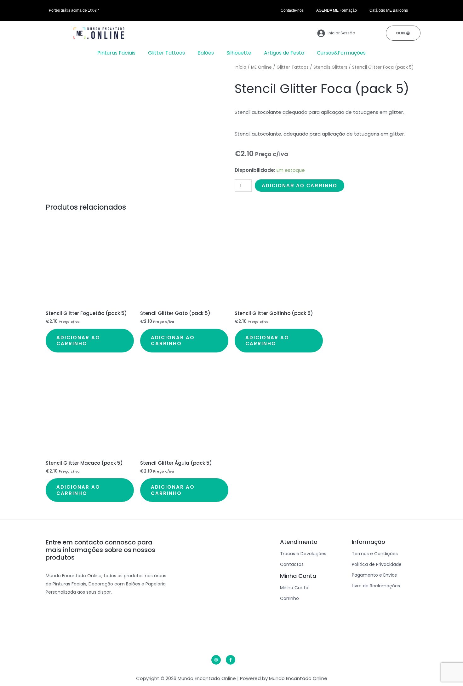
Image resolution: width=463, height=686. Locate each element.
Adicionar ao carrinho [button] (78, 340)
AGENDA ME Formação (336, 10)
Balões (205, 52)
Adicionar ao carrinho (299, 185)
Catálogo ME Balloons (388, 10)
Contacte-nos (292, 10)
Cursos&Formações (341, 52)
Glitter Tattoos (166, 52)
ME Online (261, 67)
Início (240, 67)
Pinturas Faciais (116, 52)
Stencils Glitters (330, 67)
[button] (118, 53)
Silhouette (238, 52)
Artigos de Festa (284, 52)
